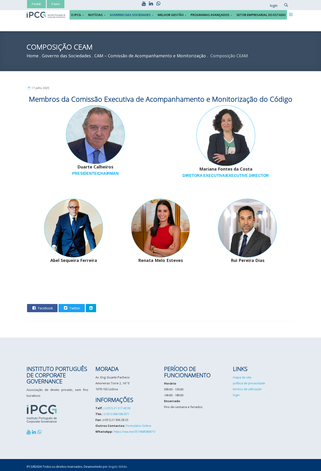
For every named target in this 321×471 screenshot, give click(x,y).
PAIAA (55, 4)
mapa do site (242, 377)
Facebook (45, 308)
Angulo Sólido (117, 467)
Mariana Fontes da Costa (226, 172)
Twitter (74, 308)
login (236, 395)
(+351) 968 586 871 (116, 414)
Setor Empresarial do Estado (261, 15)
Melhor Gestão (171, 15)
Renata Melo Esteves (160, 260)
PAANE (36, 4)
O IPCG (76, 15)
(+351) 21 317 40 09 (117, 408)
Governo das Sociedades (130, 15)
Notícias (95, 15)
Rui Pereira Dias (247, 260)
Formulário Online (138, 426)
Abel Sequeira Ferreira (73, 260)
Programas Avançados (210, 15)
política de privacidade (249, 383)
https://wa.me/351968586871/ (135, 431)
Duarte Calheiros (95, 169)
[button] (271, 6)
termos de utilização (247, 389)
